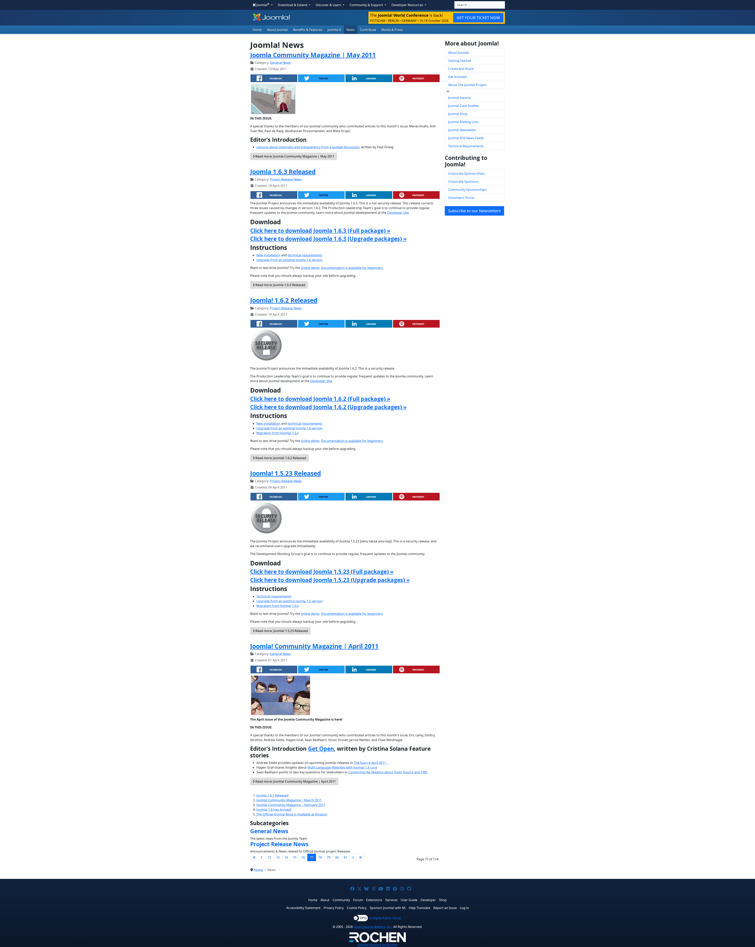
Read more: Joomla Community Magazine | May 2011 (294, 156)
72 (269, 857)
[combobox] (479, 5)
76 (303, 857)
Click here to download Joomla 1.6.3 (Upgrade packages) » (328, 238)
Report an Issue (445, 908)
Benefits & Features (307, 30)
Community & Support (367, 5)
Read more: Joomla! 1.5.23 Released (281, 631)
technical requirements (305, 255)
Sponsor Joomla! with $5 (388, 908)
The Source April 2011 (371, 763)
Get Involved (457, 77)
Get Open (321, 748)
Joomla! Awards (459, 97)
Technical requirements (273, 596)
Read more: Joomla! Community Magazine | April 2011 (295, 781)
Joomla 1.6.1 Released (272, 795)
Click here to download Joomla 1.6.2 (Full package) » (320, 398)
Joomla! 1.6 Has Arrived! (273, 809)
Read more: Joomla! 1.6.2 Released (280, 458)
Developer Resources (407, 5)
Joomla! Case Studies (463, 106)
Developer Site (398, 212)
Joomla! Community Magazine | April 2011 (314, 646)
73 (278, 857)
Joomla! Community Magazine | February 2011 (290, 805)
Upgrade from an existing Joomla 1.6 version (289, 260)
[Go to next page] (353, 857)
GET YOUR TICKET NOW (478, 17)
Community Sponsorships (467, 189)
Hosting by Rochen (378, 944)
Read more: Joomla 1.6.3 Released (280, 285)
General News (280, 62)
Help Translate (419, 908)
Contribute (368, 30)
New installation (268, 255)
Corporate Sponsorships (466, 173)
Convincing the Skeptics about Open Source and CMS (387, 772)
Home (257, 30)
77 (311, 857)
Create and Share (461, 69)
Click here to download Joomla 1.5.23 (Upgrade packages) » (330, 580)
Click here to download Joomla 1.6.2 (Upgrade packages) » (328, 407)
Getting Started (459, 60)
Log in (464, 908)
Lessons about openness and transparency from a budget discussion (307, 147)
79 (328, 857)
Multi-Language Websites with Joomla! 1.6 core (342, 767)
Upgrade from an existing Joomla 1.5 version (289, 601)
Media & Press (392, 30)
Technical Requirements (466, 146)
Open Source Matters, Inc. (373, 927)
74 (286, 857)
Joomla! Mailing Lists (463, 122)
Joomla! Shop (458, 114)
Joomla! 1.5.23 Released (285, 473)
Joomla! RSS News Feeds (466, 138)
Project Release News (286, 179)
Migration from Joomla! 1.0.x (277, 606)
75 (294, 857)
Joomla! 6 (334, 30)
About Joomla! (277, 30)
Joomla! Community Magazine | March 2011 (289, 800)
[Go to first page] (254, 857)
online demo (310, 268)
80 (337, 857)
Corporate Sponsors (463, 181)
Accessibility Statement (303, 908)
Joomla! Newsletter (462, 130)
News (350, 30)
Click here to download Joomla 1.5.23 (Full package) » (321, 571)
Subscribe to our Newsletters (474, 210)
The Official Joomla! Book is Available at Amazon (291, 814)
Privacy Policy (334, 908)
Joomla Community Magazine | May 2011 (313, 55)
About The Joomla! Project (467, 85)
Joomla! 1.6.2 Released (283, 300)
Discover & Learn (329, 5)
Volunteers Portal (461, 198)
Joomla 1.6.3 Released (283, 171)
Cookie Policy (356, 908)
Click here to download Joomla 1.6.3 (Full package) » (320, 230)
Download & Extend (293, 5)
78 (320, 857)
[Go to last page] (360, 857)
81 (345, 857)
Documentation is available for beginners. (352, 268)
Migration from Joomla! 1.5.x (277, 433)
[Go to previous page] (261, 857)
